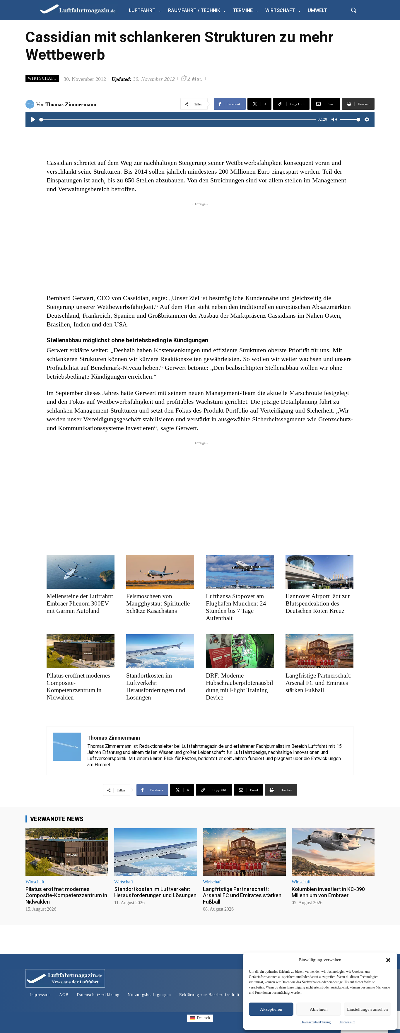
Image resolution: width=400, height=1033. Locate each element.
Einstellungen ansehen (367, 1009)
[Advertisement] (200, 248)
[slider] (177, 119)
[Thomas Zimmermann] (30, 104)
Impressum (347, 1022)
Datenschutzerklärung (315, 1022)
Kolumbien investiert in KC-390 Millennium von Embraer (328, 892)
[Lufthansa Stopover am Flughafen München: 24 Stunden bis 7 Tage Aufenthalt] (240, 572)
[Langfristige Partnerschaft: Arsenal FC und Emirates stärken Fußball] (319, 651)
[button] (388, 960)
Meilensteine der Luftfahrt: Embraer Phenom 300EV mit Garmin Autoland (80, 603)
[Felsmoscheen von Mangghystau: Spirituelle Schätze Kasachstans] (160, 572)
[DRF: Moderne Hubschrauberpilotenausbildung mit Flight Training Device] (240, 651)
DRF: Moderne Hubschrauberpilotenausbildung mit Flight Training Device (239, 686)
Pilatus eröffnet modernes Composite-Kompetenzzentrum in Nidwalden (78, 686)
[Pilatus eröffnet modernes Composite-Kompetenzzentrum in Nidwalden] (80, 651)
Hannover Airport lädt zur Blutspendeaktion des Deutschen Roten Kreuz (318, 603)
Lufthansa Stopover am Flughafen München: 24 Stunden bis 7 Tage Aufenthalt (236, 607)
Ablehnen (319, 1009)
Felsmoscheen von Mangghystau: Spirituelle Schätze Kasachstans (158, 603)
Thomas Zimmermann (70, 104)
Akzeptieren (271, 1009)
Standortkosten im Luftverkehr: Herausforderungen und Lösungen (155, 686)
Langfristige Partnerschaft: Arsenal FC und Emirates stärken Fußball (319, 683)
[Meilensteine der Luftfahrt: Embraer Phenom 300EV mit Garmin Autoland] (80, 572)
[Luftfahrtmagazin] (83, 8)
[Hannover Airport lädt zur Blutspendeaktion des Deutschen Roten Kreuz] (319, 572)
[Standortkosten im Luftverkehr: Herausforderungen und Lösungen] (160, 651)
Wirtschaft (42, 78)
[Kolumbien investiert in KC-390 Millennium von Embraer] (333, 851)
